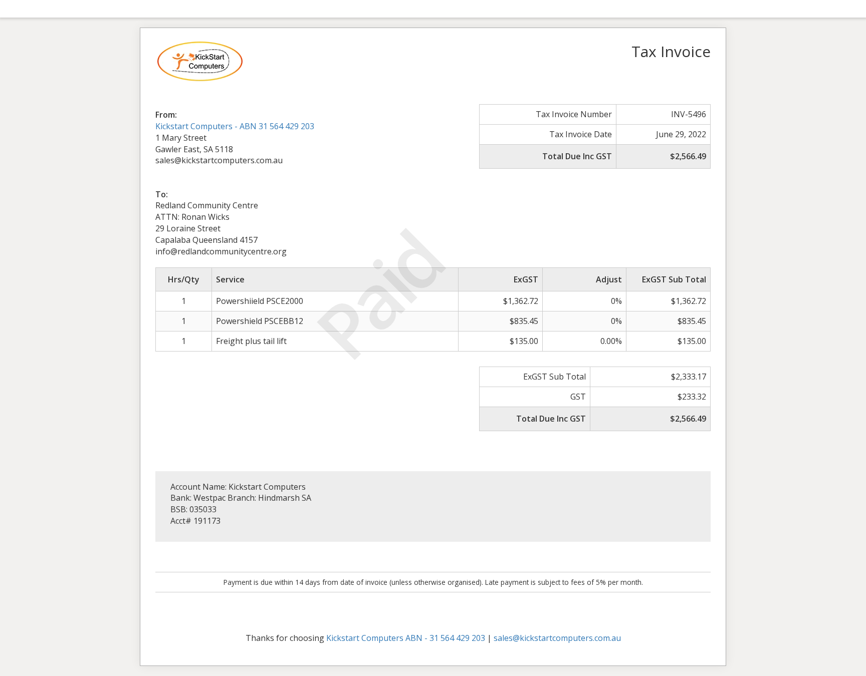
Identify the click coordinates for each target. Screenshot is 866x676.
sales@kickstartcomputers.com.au (557, 637)
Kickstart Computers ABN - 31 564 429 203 (405, 637)
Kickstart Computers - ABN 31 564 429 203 (234, 126)
